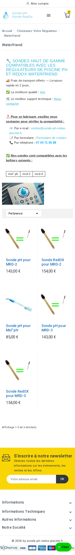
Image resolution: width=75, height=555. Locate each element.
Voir (42, 92)
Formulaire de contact (51, 137)
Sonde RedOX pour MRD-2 (53, 262)
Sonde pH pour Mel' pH (18, 328)
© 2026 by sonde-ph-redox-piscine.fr (37, 541)
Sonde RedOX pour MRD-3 (17, 393)
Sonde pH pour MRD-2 (18, 262)
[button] (63, 547)
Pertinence (23, 213)
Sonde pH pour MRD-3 (54, 328)
